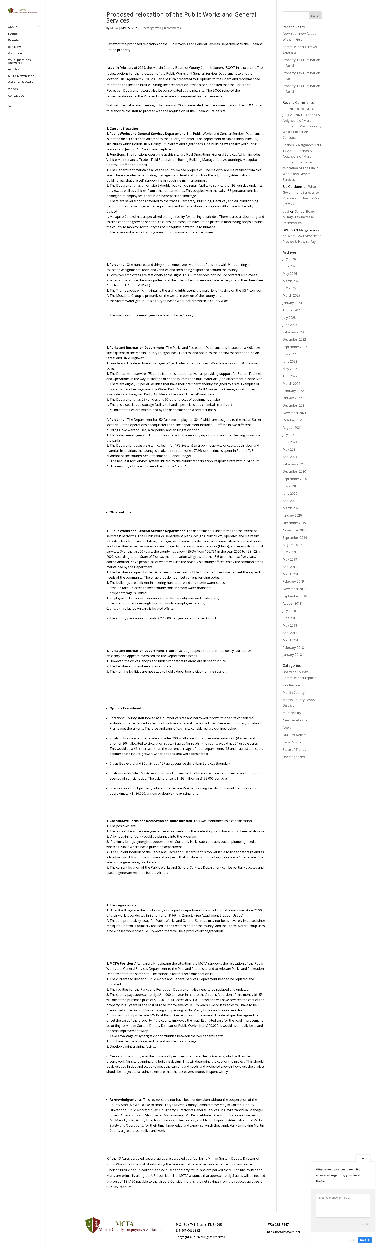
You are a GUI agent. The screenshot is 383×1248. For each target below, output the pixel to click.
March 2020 (291, 508)
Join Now (14, 47)
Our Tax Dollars (294, 735)
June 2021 (290, 442)
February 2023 (293, 332)
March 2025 (291, 295)
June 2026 (290, 266)
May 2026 (290, 273)
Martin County (294, 692)
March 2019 (291, 574)
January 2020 (292, 515)
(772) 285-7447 (277, 1224)
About (12, 27)
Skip (352, 1239)
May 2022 (290, 369)
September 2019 (295, 537)
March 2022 (291, 383)
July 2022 (289, 354)
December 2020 (294, 471)
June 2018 (290, 618)
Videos (13, 89)
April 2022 (290, 376)
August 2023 (292, 310)
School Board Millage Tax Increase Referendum (299, 217)
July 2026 (289, 259)
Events (13, 33)
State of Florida (294, 749)
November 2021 (294, 413)
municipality (292, 713)
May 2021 (290, 449)
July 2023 (289, 317)
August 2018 (292, 603)
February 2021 (293, 464)
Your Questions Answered (19, 61)
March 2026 (291, 281)
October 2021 (293, 420)
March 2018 (291, 640)
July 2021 (289, 435)
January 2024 (292, 303)
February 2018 (293, 647)
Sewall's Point (293, 742)
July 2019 (289, 552)
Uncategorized (151, 28)
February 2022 (293, 391)
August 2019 (292, 545)
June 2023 (290, 325)
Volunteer (15, 53)
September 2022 (295, 347)
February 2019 (293, 581)
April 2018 (290, 633)
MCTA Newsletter (21, 76)
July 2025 (289, 288)
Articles (13, 69)
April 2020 (290, 501)
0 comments (172, 28)
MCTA (114, 28)
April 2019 (290, 567)
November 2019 (294, 530)
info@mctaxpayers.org (283, 1232)
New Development (297, 720)
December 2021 (294, 405)
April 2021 (290, 457)
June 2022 (290, 361)
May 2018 (290, 625)
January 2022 (292, 398)
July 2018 (289, 611)
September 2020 (295, 479)
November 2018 (294, 589)
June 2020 (290, 493)
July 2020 (289, 486)
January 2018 (292, 654)
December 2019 (294, 523)
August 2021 (292, 427)
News (287, 727)
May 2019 (290, 559)
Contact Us (16, 95)
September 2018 (295, 596)
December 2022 (294, 339)
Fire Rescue (291, 685)
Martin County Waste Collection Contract (302, 132)
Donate (13, 40)
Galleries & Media (20, 82)
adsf (286, 211)
